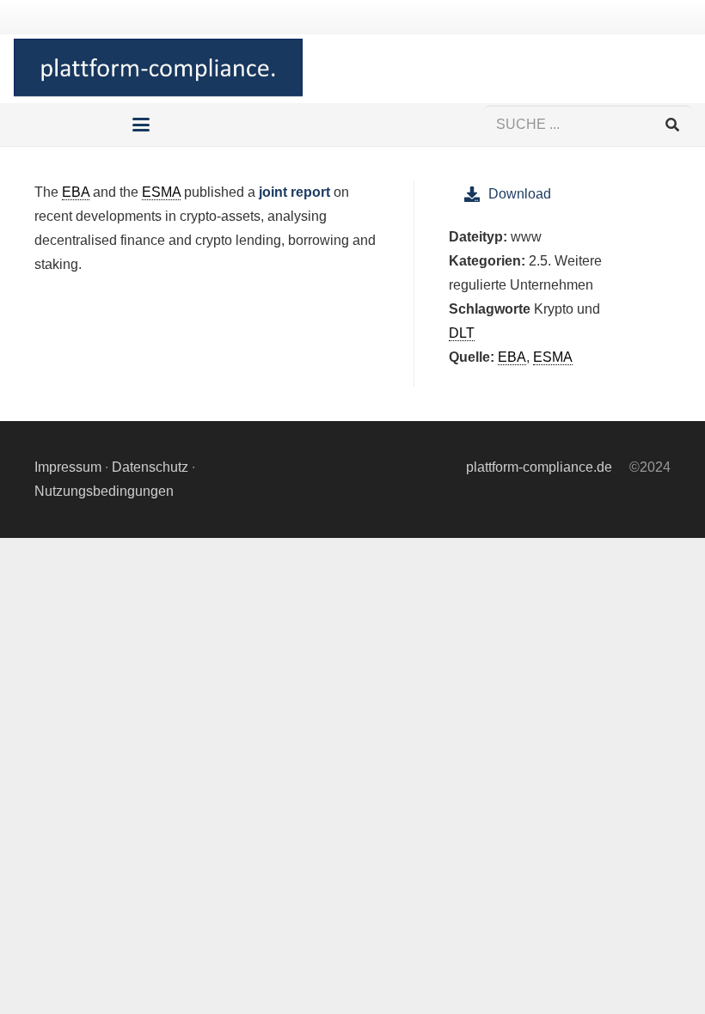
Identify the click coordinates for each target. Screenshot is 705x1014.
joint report (294, 192)
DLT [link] (462, 333)
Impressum (67, 467)
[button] (142, 124)
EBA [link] (75, 192)
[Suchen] (672, 125)
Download (519, 193)
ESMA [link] (161, 192)
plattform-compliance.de (539, 467)
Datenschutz (150, 467)
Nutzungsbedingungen (104, 491)
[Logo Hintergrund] (158, 69)
